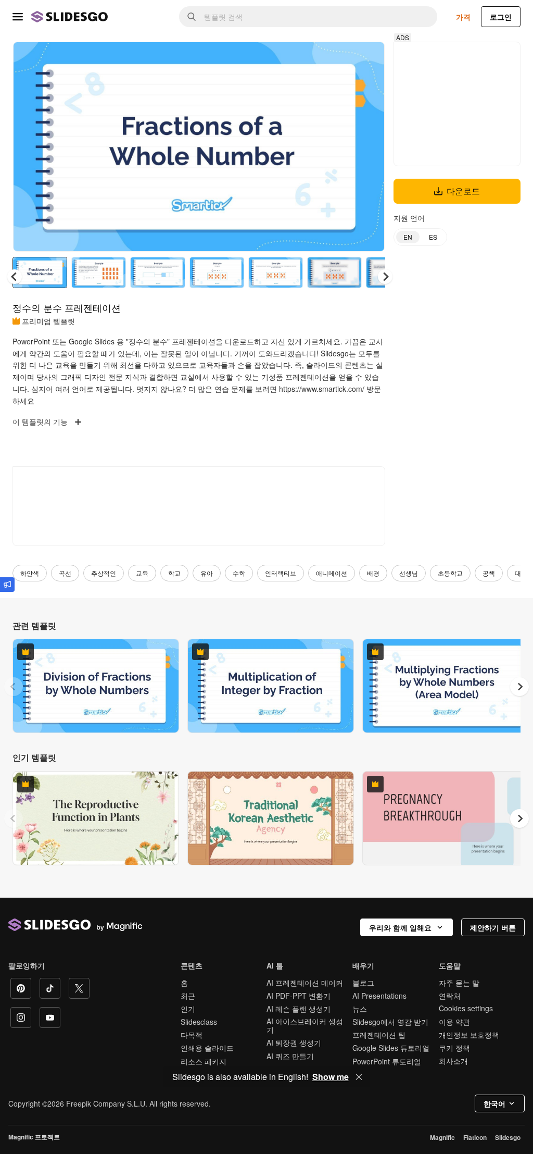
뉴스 (359, 1008)
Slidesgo (508, 1137)
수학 (239, 572)
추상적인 (103, 572)
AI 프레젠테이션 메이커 (304, 982)
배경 (373, 572)
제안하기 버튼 (493, 927)
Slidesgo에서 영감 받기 (390, 1021)
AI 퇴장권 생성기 (293, 1042)
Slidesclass (199, 1021)
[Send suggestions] (7, 584)
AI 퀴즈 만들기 (290, 1056)
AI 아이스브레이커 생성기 (304, 1025)
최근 (188, 995)
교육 (142, 572)
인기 (188, 1008)
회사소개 (453, 1061)
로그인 (501, 16)
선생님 (408, 572)
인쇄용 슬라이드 (207, 1048)
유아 (206, 572)
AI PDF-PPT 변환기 (298, 995)
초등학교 (450, 572)
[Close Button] (359, 1077)
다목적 (191, 1035)
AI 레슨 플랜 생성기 (298, 1008)
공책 (489, 572)
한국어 (494, 1103)
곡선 (65, 572)
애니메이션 (331, 572)
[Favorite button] (339, 58)
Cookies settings (466, 1008)
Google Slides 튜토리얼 (390, 1048)
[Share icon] (367, 58)
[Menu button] (17, 16)
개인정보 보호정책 (469, 1035)
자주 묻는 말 (459, 982)
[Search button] (191, 16)
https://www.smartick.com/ (321, 388)
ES (433, 236)
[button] (385, 276)
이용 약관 (454, 1021)
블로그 (363, 982)
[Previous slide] (13, 686)
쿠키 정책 (454, 1048)
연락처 (450, 995)
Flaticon (475, 1137)
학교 (174, 572)
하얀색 (29, 572)
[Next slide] (369, 146)
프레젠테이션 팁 (378, 1035)
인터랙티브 (280, 572)
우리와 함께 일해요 (400, 927)
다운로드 (463, 191)
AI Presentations (379, 995)
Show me (330, 1077)
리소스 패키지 (203, 1061)
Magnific (442, 1137)
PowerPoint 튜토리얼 (386, 1061)
